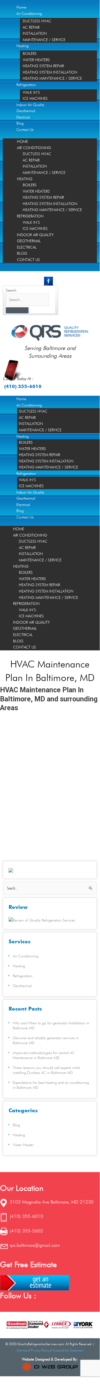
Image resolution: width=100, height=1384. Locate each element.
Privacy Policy (40, 1350)
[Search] (17, 310)
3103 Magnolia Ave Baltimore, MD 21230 (52, 1202)
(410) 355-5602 (26, 1231)
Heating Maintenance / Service (52, 78)
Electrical (23, 117)
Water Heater (23, 1145)
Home (21, 7)
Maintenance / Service (44, 39)
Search (11, 290)
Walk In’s (31, 92)
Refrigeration (26, 84)
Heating (22, 46)
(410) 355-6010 (23, 386)
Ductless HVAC (37, 21)
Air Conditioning (29, 13)
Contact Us (25, 129)
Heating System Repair (43, 66)
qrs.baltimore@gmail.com (35, 1245)
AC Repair (31, 27)
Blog (20, 123)
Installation (35, 33)
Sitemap (22, 1350)
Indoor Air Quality (30, 105)
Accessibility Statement (67, 1350)
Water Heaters (36, 60)
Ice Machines (35, 98)
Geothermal (25, 111)
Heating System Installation (50, 72)
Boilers (30, 53)
